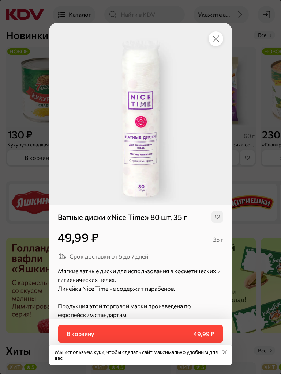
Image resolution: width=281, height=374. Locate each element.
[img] (217, 217)
